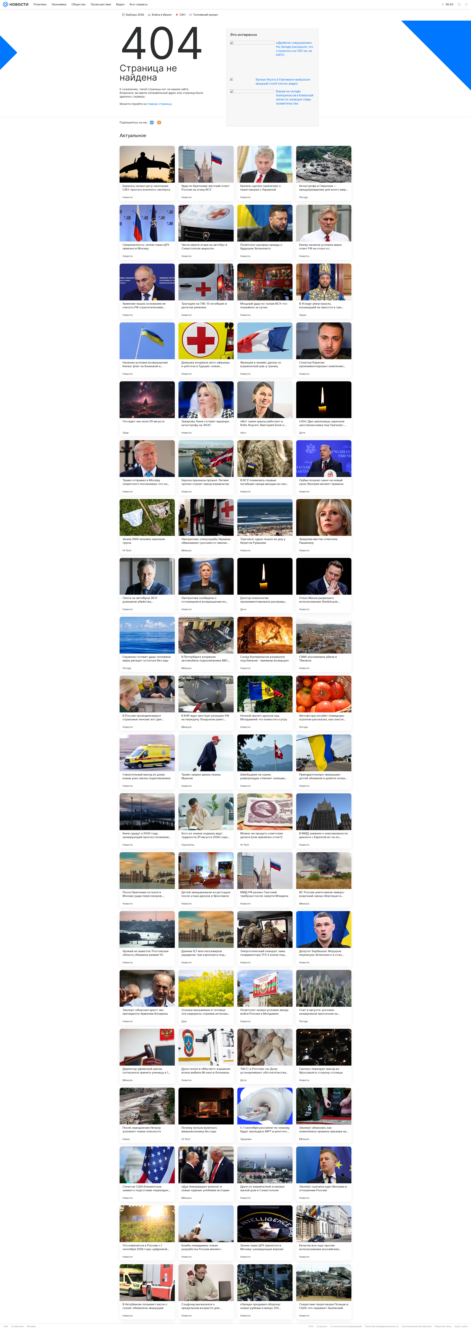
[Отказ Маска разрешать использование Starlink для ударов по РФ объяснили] (323, 585)
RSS (311, 1326)
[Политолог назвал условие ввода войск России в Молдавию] (265, 997)
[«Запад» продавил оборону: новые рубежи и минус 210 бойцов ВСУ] (265, 1291)
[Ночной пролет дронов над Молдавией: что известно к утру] (265, 703)
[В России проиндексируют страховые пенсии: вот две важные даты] (147, 703)
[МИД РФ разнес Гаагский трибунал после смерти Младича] (265, 879)
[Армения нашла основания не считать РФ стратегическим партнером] (147, 291)
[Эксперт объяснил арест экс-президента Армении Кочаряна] (147, 997)
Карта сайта (461, 1326)
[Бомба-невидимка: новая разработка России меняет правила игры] (206, 1233)
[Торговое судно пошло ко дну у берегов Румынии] (265, 526)
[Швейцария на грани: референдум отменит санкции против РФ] (265, 762)
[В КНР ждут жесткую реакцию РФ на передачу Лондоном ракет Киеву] (206, 703)
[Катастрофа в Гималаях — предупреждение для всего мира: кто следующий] (323, 173)
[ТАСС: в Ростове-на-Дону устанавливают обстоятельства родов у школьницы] (265, 1056)
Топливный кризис (205, 14)
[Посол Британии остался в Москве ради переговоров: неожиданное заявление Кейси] (147, 879)
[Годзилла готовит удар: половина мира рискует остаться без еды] (147, 644)
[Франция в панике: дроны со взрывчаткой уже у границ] (265, 350)
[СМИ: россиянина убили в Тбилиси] (323, 644)
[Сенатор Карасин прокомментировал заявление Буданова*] (323, 350)
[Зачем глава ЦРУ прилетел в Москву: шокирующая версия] (265, 1233)
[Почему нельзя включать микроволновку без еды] (206, 1115)
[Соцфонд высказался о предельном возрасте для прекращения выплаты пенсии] (206, 1291)
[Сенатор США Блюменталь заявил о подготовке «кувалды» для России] (147, 1174)
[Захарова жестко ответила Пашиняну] (323, 526)
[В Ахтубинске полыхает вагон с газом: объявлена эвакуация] (147, 1291)
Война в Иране (162, 14)
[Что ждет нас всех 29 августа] (147, 409)
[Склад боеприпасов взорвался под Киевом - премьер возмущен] (265, 644)
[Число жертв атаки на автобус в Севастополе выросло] (206, 232)
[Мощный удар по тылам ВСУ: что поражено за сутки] (265, 291)
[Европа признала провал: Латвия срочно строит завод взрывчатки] (206, 467)
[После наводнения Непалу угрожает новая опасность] (147, 1115)
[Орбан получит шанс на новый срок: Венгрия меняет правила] (323, 467)
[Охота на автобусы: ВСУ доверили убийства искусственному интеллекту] (147, 585)
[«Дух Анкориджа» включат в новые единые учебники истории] (206, 1174)
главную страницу (159, 104)
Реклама (31, 1326)
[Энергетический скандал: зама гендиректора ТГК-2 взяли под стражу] (265, 938)
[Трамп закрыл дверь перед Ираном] (206, 762)
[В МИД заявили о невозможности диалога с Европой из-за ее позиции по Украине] (323, 821)
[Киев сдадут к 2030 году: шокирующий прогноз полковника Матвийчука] (147, 821)
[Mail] (5, 4)
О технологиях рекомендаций (346, 1326)
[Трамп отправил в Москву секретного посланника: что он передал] (147, 467)
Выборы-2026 (135, 14)
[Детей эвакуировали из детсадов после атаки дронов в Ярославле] (206, 879)
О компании (17, 1326)
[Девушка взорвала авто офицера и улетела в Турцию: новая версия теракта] (206, 350)
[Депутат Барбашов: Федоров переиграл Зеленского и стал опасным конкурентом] (323, 938)
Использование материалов (416, 1326)
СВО (182, 14)
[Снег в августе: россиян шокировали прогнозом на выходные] (323, 997)
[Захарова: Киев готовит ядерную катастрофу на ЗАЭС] (206, 409)
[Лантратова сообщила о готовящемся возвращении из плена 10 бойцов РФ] (206, 585)
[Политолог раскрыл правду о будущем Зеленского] (265, 232)
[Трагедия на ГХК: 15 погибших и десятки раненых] (206, 291)
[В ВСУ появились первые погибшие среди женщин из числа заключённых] (265, 467)
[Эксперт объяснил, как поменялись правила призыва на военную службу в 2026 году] (323, 1115)
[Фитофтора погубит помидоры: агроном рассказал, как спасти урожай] (323, 703)
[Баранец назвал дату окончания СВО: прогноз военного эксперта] (147, 173)
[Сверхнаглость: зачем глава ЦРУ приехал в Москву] (147, 232)
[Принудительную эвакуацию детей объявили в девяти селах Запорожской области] (323, 762)
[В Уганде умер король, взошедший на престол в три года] (323, 291)
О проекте (322, 1326)
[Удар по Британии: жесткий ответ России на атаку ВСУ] (206, 173)
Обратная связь (443, 1326)
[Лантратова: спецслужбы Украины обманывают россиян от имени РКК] (206, 526)
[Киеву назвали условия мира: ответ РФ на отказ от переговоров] (323, 232)
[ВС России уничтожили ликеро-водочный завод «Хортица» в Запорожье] (323, 879)
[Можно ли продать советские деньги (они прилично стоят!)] (265, 821)
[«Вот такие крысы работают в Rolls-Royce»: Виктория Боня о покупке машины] (265, 409)
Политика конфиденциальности (382, 1326)
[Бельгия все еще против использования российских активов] (323, 1233)
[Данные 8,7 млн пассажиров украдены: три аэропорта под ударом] (206, 938)
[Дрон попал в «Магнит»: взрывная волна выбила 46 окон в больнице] (206, 1056)
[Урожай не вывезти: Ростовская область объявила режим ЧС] (147, 938)
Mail (6, 1326)
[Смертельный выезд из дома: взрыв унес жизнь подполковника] (147, 762)
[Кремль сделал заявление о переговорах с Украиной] (265, 173)
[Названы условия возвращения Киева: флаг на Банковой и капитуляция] (147, 350)
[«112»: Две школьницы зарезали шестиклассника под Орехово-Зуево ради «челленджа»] (323, 409)
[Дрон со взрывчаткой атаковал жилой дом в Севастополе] (265, 1174)
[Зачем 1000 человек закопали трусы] (147, 526)
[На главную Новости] (18, 4)
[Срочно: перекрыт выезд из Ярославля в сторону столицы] (323, 1056)
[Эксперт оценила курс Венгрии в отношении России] (323, 1174)
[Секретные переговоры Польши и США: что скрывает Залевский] (323, 1291)
